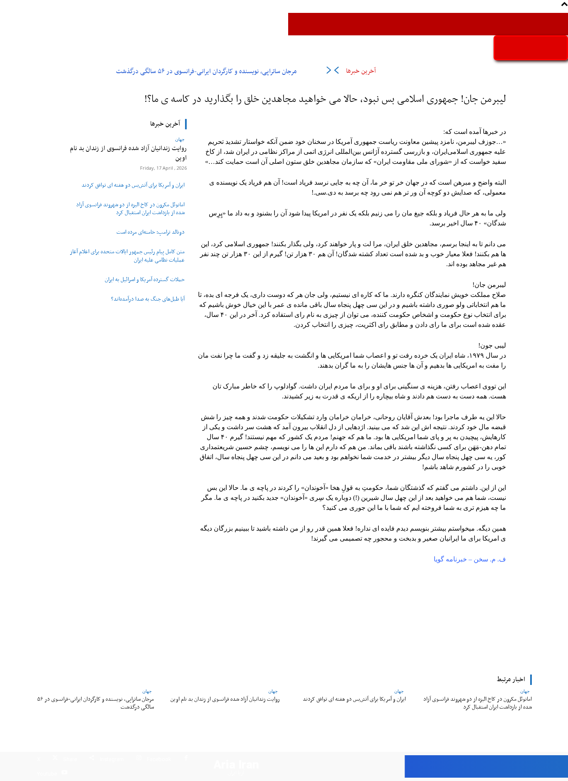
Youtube (47, 774)
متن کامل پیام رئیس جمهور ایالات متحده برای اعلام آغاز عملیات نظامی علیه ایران (127, 255)
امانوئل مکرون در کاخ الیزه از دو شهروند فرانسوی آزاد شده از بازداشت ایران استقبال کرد (130, 208)
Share (70, 759)
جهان (180, 139)
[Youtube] (64, 773)
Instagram (112, 759)
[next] (329, 72)
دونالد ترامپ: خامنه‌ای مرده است (150, 232)
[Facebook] (186, 759)
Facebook (159, 759)
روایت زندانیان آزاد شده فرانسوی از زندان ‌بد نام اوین (128, 153)
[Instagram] (138, 759)
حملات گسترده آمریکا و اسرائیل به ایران (145, 279)
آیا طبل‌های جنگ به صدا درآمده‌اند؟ (148, 299)
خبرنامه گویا (450, 559)
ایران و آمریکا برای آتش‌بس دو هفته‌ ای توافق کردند (133, 185)
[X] (55, 759)
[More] (229, 615)
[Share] (91, 759)
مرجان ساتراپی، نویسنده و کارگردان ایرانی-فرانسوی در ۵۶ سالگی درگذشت (206, 71)
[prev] (336, 72)
